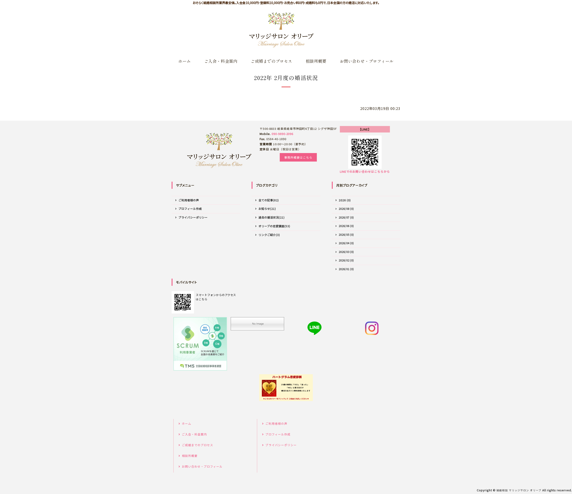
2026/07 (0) (346, 217)
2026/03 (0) (346, 252)
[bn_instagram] (372, 328)
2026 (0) (345, 200)
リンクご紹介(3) (269, 235)
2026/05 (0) (346, 234)
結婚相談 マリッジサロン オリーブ (518, 490)
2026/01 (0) (346, 269)
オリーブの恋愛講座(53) (274, 226)
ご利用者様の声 (189, 200)
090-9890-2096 (282, 134)
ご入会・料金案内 (220, 61)
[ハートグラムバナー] (286, 387)
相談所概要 (316, 61)
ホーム (184, 61)
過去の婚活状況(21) (272, 217)
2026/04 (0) (346, 243)
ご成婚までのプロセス (271, 61)
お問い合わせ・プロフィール (367, 61)
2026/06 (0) (346, 226)
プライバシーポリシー (193, 217)
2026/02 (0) (346, 260)
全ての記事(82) (269, 200)
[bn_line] (314, 328)
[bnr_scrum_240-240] (200, 344)
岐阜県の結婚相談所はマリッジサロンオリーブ (281, 30)
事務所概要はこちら (298, 157)
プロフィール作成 (190, 209)
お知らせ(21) (267, 209)
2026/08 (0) (346, 208)
